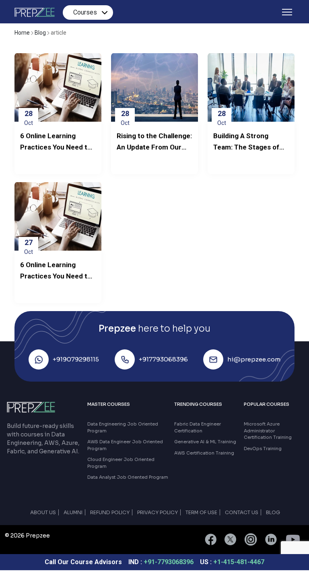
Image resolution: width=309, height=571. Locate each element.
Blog (41, 32)
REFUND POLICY (110, 512)
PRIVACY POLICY (157, 512)
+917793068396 (163, 359)
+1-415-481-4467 (238, 562)
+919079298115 (76, 359)
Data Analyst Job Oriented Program (127, 477)
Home (22, 32)
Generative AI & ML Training (205, 441)
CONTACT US (241, 512)
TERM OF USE (201, 512)
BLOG (273, 512)
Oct (28, 117)
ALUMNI (73, 512)
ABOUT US (43, 512)
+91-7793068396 (169, 562)
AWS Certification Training (204, 453)
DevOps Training (263, 448)
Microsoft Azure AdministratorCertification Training (268, 430)
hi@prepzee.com (253, 359)
